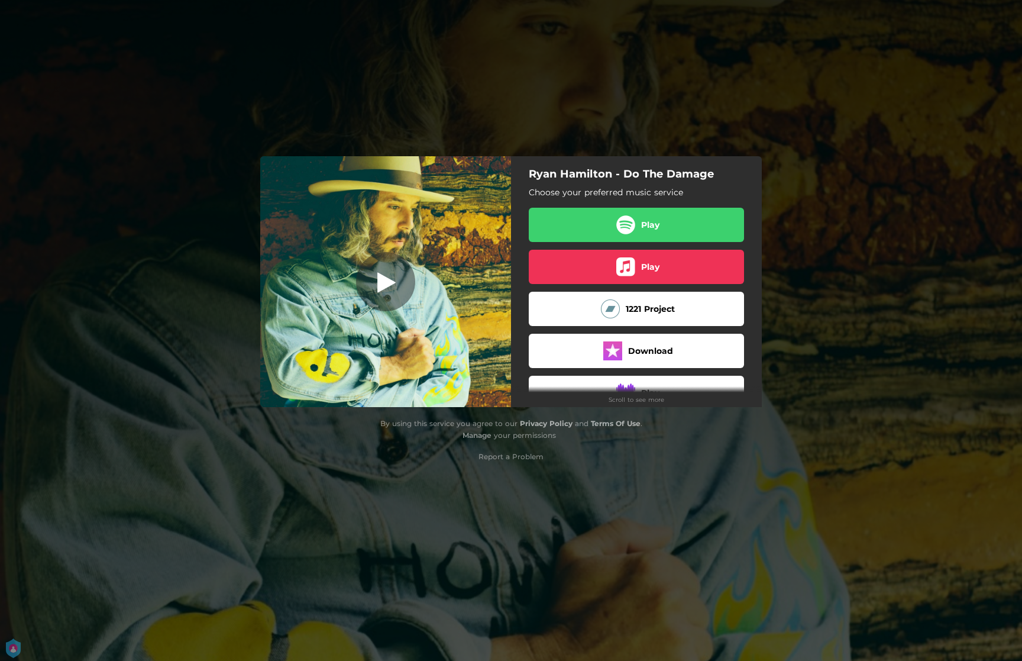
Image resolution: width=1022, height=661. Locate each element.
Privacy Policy (546, 423)
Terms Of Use (616, 423)
